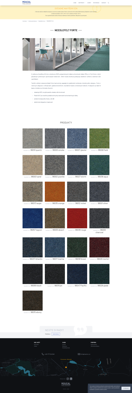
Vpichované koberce (32, 21)
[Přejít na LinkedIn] (71, 379)
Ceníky (35, 346)
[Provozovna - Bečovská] (66, 367)
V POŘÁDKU (126, 388)
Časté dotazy (94, 344)
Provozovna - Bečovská (66, 359)
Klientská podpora (95, 346)
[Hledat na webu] (108, 3)
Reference (64, 346)
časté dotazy (56, 334)
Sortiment (25, 21)
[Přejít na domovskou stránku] (27, 2)
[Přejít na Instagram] (68, 379)
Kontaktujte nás (66, 347)
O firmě (64, 344)
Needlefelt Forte (41, 21)
